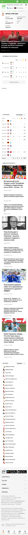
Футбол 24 (3, 11)
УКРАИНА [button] (4, 484)
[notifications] (22, 1)
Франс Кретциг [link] (21, 11)
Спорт (21, 4)
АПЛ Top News (20, 8)
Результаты (10, 4)
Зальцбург (14, 11)
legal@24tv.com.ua (19, 501)
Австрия (9, 11)
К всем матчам (14, 82)
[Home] (3, 8)
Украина (11, 8)
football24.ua (21, 513)
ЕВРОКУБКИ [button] (5, 492)
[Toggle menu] (26, 5)
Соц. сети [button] (4, 480)
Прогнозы (16, 4)
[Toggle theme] (18, 1)
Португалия (4, 39)
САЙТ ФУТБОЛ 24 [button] (6, 477)
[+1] (2, 1)
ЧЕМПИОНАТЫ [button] (5, 488)
